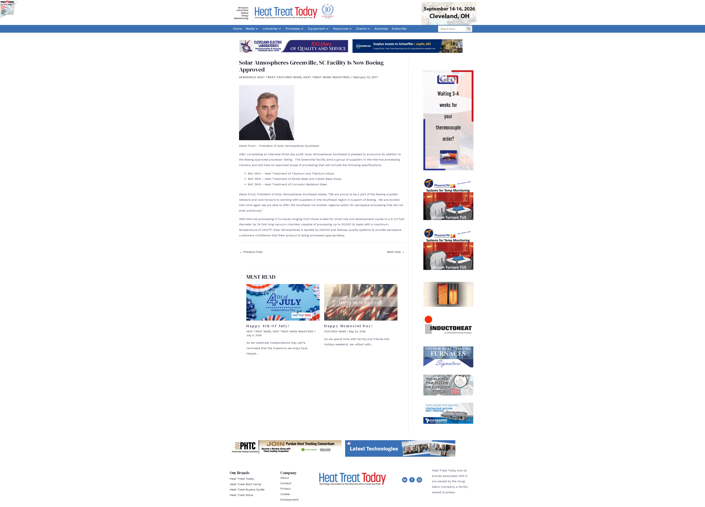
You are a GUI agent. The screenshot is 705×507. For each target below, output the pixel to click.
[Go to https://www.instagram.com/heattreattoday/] (419, 480)
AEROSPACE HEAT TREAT (257, 77)
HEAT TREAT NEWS (258, 331)
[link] (237, 29)
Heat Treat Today (242, 478)
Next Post (395, 252)
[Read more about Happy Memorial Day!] (360, 302)
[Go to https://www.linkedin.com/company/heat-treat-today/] (404, 480)
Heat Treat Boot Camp (245, 484)
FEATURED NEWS (289, 77)
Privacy (285, 488)
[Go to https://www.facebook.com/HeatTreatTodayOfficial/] (412, 480)
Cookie (285, 494)
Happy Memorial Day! (348, 325)
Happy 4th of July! (268, 325)
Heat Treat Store (241, 495)
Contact (285, 483)
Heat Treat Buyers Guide (247, 489)
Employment (289, 499)
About (284, 477)
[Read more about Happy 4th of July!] (283, 302)
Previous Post (250, 252)
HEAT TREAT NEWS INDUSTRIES (326, 77)
